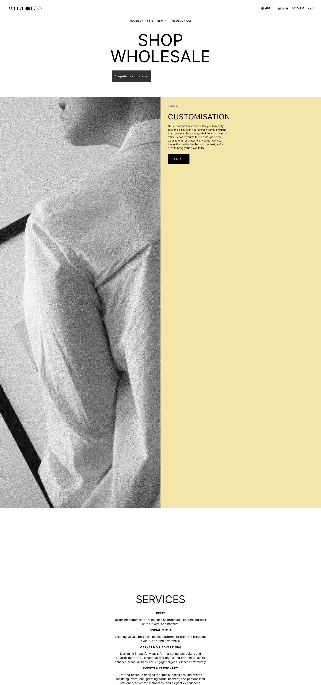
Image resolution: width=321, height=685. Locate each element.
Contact (178, 158)
